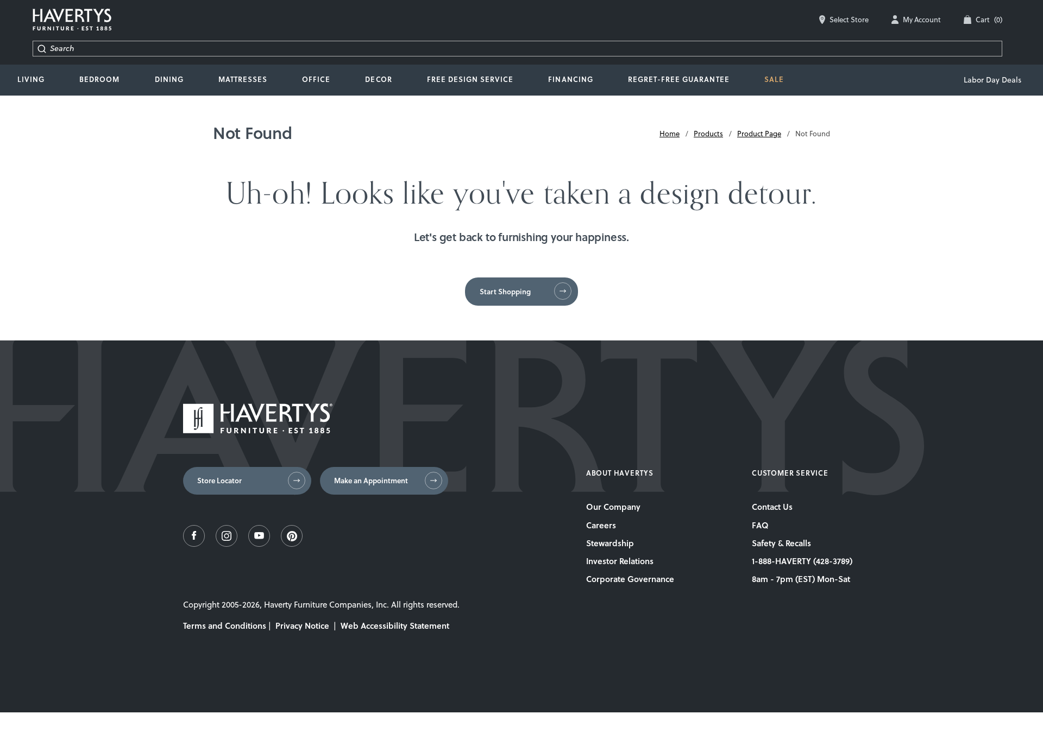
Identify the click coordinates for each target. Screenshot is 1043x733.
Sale (774, 79)
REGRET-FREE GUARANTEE (679, 79)
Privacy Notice (302, 625)
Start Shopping (505, 291)
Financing (570, 79)
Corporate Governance (630, 579)
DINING (169, 79)
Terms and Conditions (224, 625)
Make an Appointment (371, 480)
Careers (601, 525)
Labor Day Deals (992, 79)
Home (669, 133)
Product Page (759, 133)
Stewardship (610, 543)
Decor (378, 79)
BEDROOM (99, 79)
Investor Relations (620, 561)
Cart (989, 19)
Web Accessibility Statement (395, 625)
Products (708, 133)
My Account (922, 19)
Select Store (849, 19)
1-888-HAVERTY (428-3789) (802, 561)
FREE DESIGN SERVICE (470, 79)
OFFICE (316, 79)
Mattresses (242, 79)
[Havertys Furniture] (257, 430)
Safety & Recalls (781, 543)
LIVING (31, 79)
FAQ (760, 525)
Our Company (613, 507)
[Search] (42, 48)
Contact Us (772, 507)
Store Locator (219, 480)
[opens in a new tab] (194, 543)
